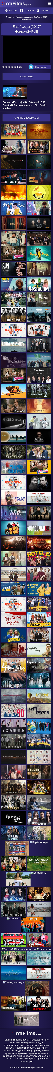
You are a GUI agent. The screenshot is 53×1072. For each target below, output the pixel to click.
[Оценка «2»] (6, 66)
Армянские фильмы (24, 17)
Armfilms (11, 17)
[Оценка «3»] (9, 66)
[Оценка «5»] (15, 66)
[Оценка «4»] (12, 66)
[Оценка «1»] (3, 66)
